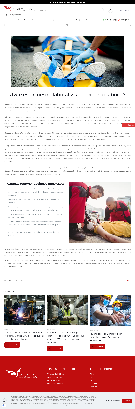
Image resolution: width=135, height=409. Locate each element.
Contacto (93, 387)
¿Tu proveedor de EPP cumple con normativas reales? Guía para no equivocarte (106, 337)
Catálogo (93, 380)
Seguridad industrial (54, 377)
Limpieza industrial (54, 380)
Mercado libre (95, 384)
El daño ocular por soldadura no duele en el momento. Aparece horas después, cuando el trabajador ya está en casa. (24, 335)
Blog (92, 374)
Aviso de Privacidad (113, 401)
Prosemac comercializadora (57, 384)
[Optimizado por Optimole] (4, 405)
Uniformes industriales (55, 374)
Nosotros (93, 377)
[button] (128, 125)
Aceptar (127, 401)
